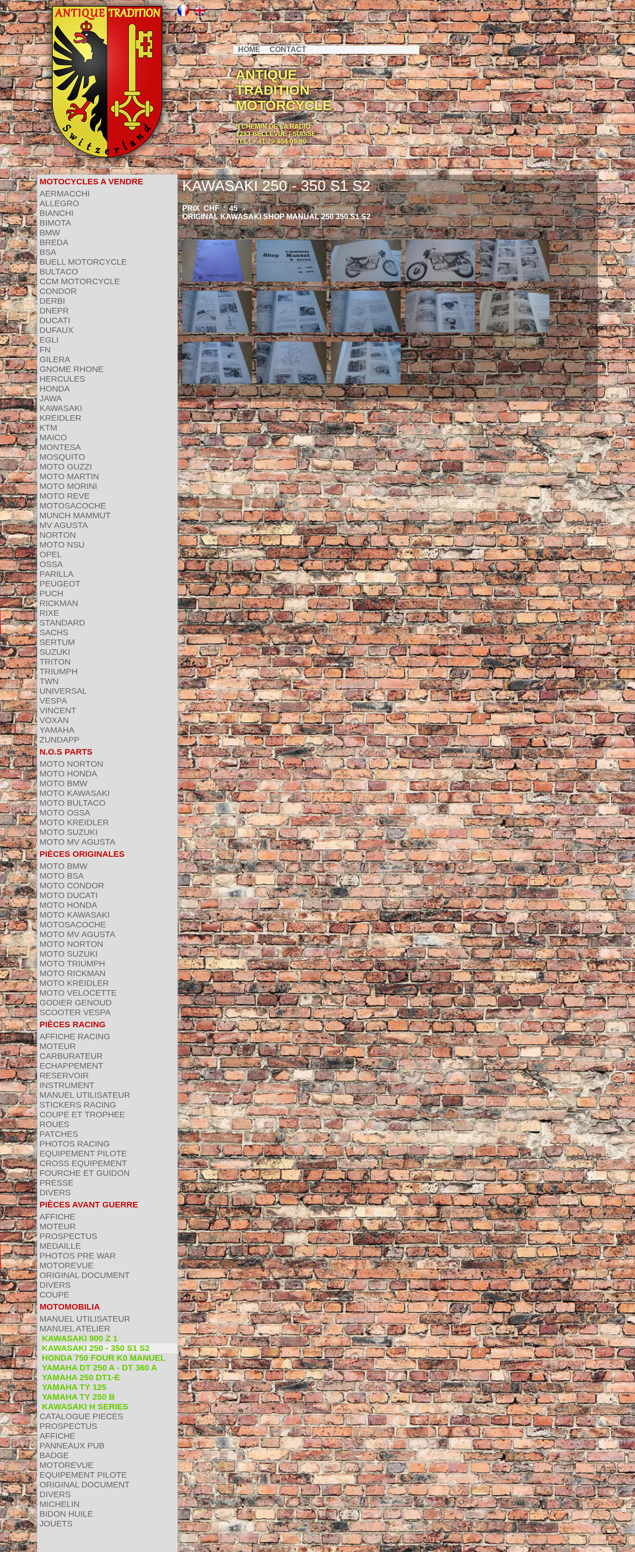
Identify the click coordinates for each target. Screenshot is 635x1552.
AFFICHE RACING (75, 1036)
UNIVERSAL (63, 691)
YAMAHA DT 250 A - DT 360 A (99, 1367)
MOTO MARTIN (69, 476)
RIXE (49, 613)
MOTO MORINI (68, 486)
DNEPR (54, 310)
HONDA (55, 388)
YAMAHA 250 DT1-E (81, 1377)
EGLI (49, 340)
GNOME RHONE (72, 369)
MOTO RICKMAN (73, 973)
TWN (49, 681)
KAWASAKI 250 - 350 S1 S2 (96, 1348)
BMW (50, 232)
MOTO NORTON (71, 764)
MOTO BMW (63, 783)
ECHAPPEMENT (71, 1065)
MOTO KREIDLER (74, 822)
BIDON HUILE (66, 1514)
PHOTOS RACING (75, 1143)
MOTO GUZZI (66, 466)
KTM (48, 427)
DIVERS (55, 1192)
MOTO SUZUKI (69, 832)
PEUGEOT (60, 583)
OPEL (51, 554)
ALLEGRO (59, 203)
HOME (249, 49)
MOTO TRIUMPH (72, 963)
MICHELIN (59, 1504)
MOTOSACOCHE (73, 505)
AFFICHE (57, 1216)
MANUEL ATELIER (75, 1328)
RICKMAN (59, 603)
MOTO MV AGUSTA (77, 842)
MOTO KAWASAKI (75, 793)
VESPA (53, 700)
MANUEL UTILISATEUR (85, 1095)
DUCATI (55, 320)
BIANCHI (56, 213)
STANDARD (62, 622)
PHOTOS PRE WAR (78, 1255)
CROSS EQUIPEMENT (83, 1163)
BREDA (54, 242)
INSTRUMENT (67, 1085)
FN (45, 349)
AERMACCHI (65, 193)
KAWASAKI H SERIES (85, 1406)
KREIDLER (60, 418)
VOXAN (54, 720)
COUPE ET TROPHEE (82, 1114)
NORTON (58, 535)
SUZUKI (55, 652)
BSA (48, 252)
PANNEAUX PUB (72, 1445)
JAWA (51, 398)
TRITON (55, 661)
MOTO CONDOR (72, 885)
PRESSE (56, 1182)
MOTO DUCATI (69, 895)
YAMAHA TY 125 (74, 1387)
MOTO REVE (65, 496)
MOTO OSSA (65, 812)
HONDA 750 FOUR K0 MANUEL (103, 1358)
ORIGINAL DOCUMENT (85, 1275)
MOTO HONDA (68, 773)
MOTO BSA (62, 875)
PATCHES (59, 1134)
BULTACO (59, 271)
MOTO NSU (62, 544)
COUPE (54, 1294)
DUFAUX (56, 330)
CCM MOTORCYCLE (80, 281)
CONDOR (58, 291)
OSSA (51, 564)
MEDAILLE (60, 1246)
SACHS (54, 632)
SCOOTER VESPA (75, 1012)
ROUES (54, 1124)
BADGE (54, 1455)
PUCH (51, 593)
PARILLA (56, 574)
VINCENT (58, 710)
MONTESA (60, 447)
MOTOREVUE (66, 1265)
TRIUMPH (59, 671)
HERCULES (62, 379)
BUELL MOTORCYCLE (83, 262)
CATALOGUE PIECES (81, 1416)
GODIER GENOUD (76, 1002)
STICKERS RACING (78, 1104)
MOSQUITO (62, 457)
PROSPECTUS (68, 1236)
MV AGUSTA (64, 525)
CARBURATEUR (71, 1056)
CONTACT (288, 49)
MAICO (53, 437)
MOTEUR (58, 1046)
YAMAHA (57, 730)
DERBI (52, 301)
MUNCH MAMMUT (75, 515)
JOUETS (56, 1523)
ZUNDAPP (59, 739)
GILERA (55, 359)
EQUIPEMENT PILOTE (83, 1153)
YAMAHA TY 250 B (78, 1397)
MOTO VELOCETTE (78, 993)
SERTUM (57, 642)
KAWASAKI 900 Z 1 (80, 1338)
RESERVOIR (64, 1075)
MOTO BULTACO (73, 803)
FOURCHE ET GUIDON (85, 1173)
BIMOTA (55, 223)
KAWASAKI (61, 408)
